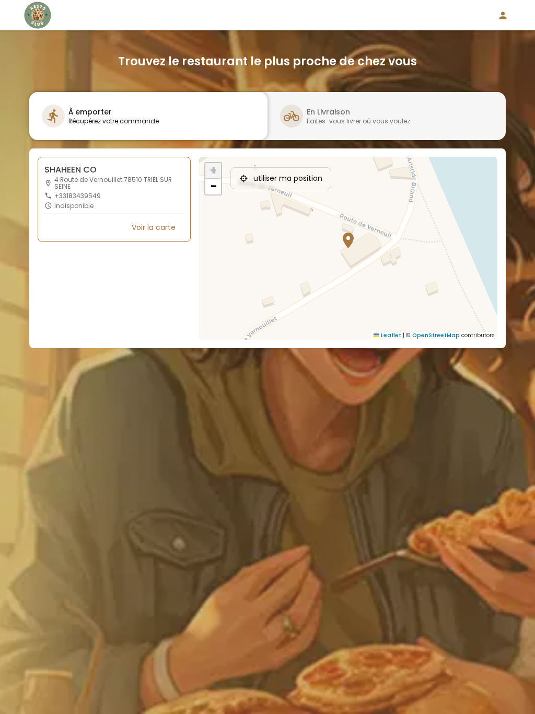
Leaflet (390, 335)
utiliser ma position (287, 178)
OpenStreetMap (436, 335)
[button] (344, 236)
